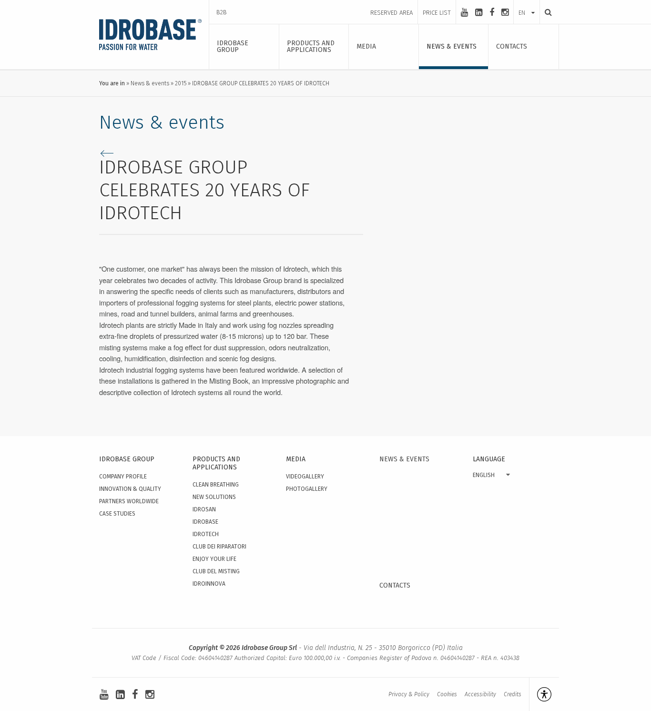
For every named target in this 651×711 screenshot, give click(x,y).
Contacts (394, 585)
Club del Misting (216, 571)
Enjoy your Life (214, 559)
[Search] (545, 12)
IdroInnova (209, 583)
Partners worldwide (129, 501)
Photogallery (306, 489)
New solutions (214, 497)
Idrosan (204, 509)
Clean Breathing (216, 484)
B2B (221, 12)
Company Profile (123, 476)
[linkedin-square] (478, 12)
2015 (180, 83)
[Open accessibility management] (540, 694)
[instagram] (505, 12)
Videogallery (305, 476)
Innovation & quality (130, 489)
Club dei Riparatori (219, 546)
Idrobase (205, 521)
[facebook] (491, 12)
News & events (150, 83)
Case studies (117, 513)
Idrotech (206, 534)
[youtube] (464, 12)
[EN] (527, 3)
